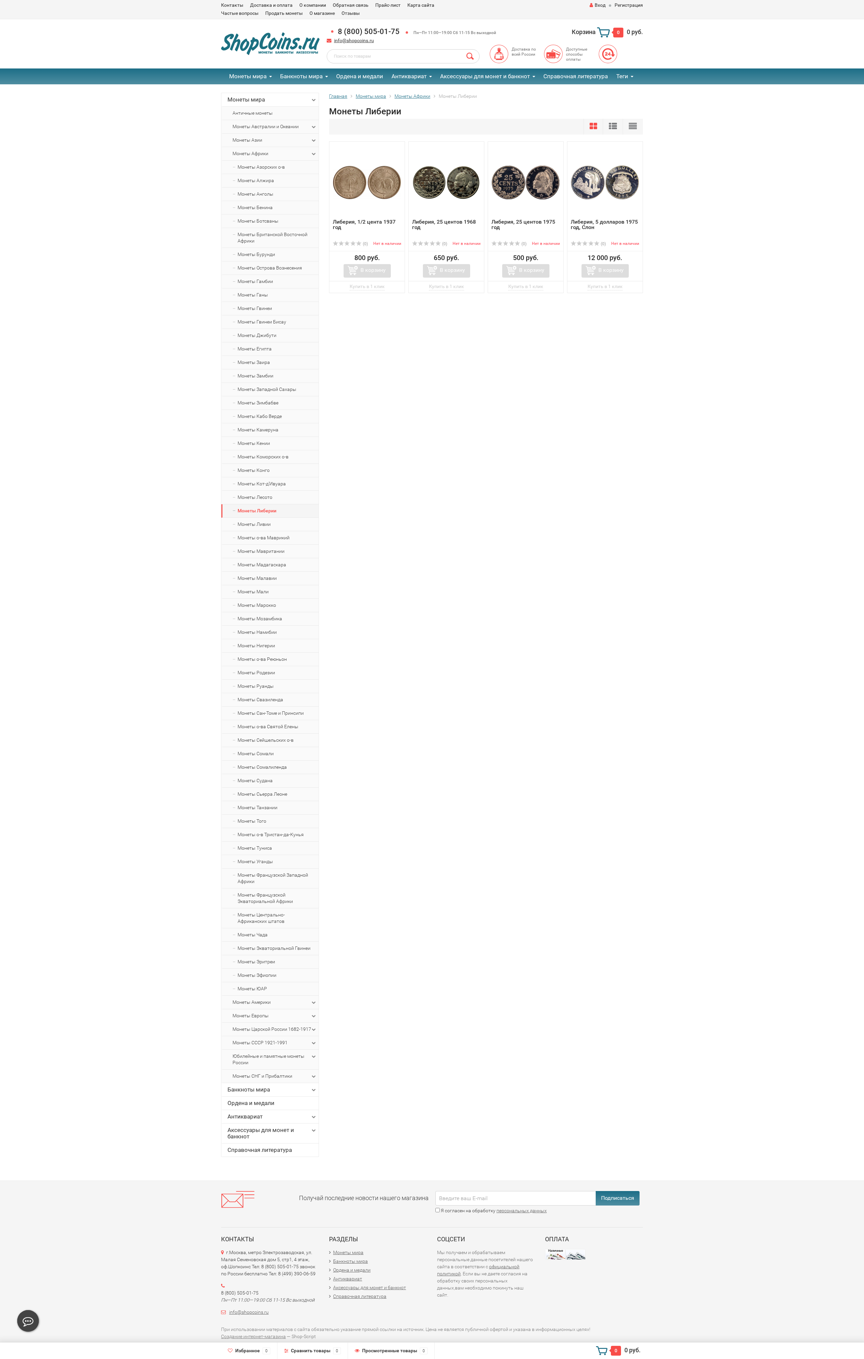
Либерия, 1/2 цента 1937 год (364, 224)
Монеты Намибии (257, 632)
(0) (365, 244)
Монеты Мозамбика (260, 618)
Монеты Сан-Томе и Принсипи (271, 713)
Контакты (232, 5)
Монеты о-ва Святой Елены (268, 726)
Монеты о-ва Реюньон (262, 659)
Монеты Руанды (256, 686)
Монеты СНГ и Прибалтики (262, 1076)
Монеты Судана (255, 780)
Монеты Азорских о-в (261, 167)
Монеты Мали (253, 591)
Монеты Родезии (256, 672)
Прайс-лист (388, 5)
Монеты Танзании (257, 807)
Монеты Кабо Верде (260, 416)
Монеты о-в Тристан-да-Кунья (271, 834)
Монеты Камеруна (258, 429)
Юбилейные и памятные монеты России (268, 1059)
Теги (622, 76)
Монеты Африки (250, 153)
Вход (600, 5)
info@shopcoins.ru (354, 40)
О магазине (322, 13)
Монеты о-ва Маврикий (264, 537)
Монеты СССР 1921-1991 (260, 1042)
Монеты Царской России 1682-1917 (272, 1029)
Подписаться (617, 1198)
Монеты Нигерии (256, 645)
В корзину (373, 270)
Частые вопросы (240, 13)
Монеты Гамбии (255, 281)
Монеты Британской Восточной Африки (272, 238)
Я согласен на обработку (493, 1210)
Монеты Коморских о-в (263, 456)
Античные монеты (253, 113)
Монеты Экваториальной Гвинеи (274, 948)
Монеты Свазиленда (260, 699)
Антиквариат (409, 76)
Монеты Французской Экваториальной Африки (265, 898)
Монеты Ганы (253, 295)
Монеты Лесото (255, 497)
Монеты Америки (252, 1002)
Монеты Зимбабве (258, 402)
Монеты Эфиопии (257, 975)
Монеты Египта (255, 348)
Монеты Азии (247, 140)
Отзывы (351, 13)
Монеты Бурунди (256, 254)
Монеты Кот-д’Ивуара (262, 483)
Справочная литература (575, 76)
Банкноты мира (301, 76)
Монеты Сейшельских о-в (266, 740)
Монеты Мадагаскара (262, 564)
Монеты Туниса (255, 848)
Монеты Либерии (257, 510)
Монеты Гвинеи (255, 308)
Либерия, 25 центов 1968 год (444, 224)
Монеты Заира (254, 362)
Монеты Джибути (257, 335)
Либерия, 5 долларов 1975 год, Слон (604, 224)
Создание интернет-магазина (253, 1336)
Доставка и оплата (271, 5)
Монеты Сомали (256, 753)
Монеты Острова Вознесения (270, 268)
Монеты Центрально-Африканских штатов (261, 918)
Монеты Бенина (255, 207)
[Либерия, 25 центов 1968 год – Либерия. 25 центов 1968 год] (446, 182)
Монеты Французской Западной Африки (273, 878)
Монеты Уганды (255, 861)
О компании (312, 5)
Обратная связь (351, 5)
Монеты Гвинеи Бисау (262, 321)
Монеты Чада (253, 934)
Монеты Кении (254, 443)
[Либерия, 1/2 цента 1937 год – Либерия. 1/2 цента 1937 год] (367, 182)
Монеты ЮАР (252, 988)
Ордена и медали (359, 76)
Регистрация (629, 5)
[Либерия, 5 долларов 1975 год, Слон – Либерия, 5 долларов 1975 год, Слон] (605, 182)
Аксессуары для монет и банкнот (485, 76)
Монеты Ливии (254, 524)
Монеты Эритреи (256, 961)
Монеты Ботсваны (258, 221)
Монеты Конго (254, 470)
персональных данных (521, 1210)
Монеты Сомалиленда (262, 767)
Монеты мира (248, 76)
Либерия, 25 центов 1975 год (523, 224)
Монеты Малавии (257, 578)
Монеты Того (252, 821)
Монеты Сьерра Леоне (262, 794)
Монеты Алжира (256, 180)
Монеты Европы (251, 1015)
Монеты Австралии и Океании (266, 126)
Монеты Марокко (257, 605)
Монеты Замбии (255, 375)
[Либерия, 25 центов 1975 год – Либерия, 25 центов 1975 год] (525, 182)
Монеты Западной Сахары (267, 389)
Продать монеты (284, 13)
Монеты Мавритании (261, 551)
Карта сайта (420, 5)
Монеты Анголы (255, 194)
